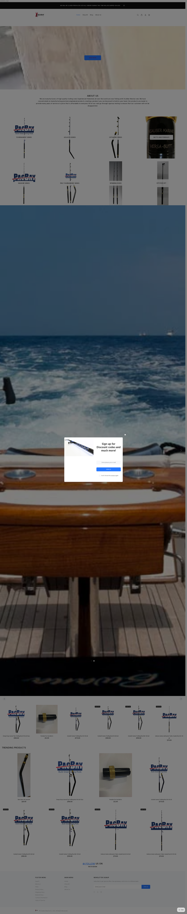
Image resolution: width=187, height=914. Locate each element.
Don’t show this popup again (109, 476)
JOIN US (108, 469)
